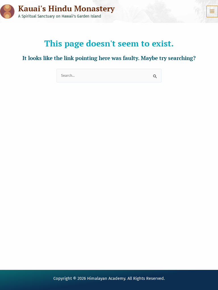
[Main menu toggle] (212, 11)
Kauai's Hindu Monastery (66, 8)
